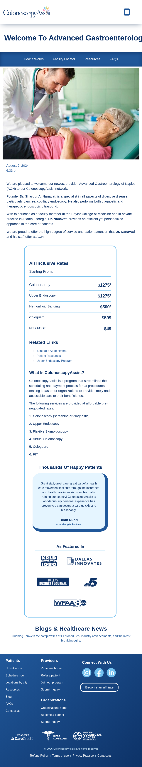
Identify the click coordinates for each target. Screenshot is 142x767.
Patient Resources (49, 355)
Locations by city (16, 682)
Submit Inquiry (50, 689)
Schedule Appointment (51, 350)
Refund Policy (39, 755)
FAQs (114, 59)
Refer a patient (50, 675)
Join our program (52, 682)
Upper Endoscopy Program (54, 360)
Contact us (13, 710)
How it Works (34, 59)
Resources (92, 59)
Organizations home (54, 707)
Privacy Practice (83, 755)
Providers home (51, 668)
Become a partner (52, 714)
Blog (9, 696)
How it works (14, 668)
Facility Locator (64, 59)
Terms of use (60, 755)
